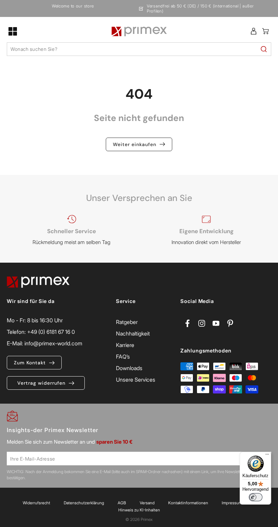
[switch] (255, 497)
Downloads (129, 368)
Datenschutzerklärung (84, 502)
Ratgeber (127, 322)
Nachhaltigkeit (133, 333)
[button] (13, 31)
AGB (122, 502)
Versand (147, 502)
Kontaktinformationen (188, 502)
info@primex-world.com (53, 343)
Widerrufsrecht (36, 502)
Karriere (125, 345)
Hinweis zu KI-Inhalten (139, 509)
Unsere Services (135, 379)
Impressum (232, 502)
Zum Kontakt (30, 363)
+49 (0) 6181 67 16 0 (51, 331)
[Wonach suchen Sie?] (263, 49)
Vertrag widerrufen (41, 383)
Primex (147, 519)
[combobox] (139, 49)
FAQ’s (123, 356)
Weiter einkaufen (134, 144)
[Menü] (267, 456)
